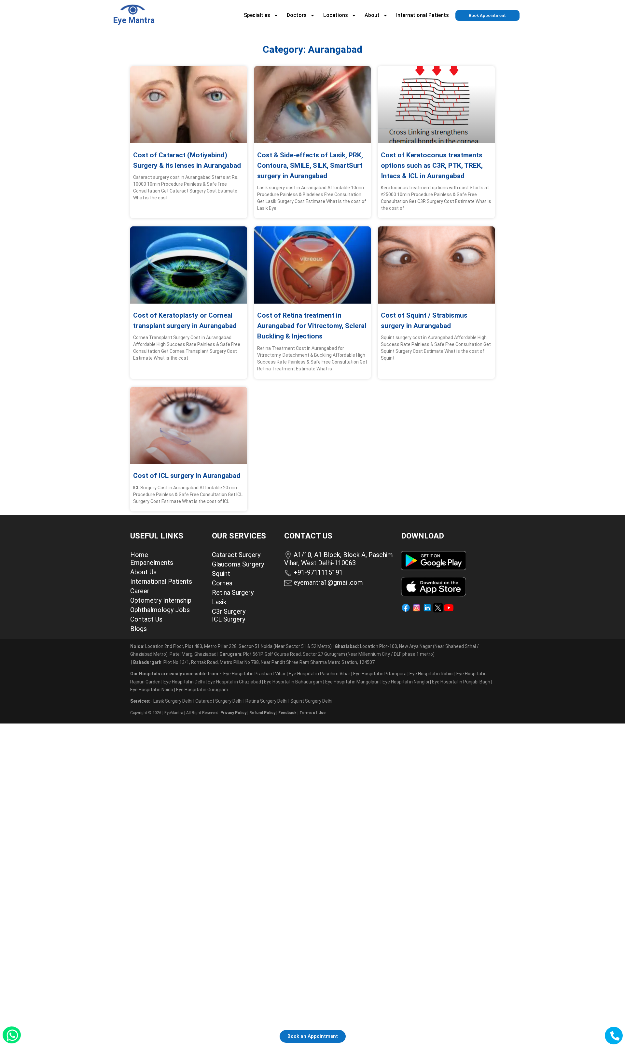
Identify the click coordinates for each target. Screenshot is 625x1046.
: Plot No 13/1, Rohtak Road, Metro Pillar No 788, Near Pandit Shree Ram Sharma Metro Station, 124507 (254, 662)
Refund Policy (262, 712)
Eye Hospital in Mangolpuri (352, 681)
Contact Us (146, 619)
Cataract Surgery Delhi (219, 701)
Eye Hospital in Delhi (184, 681)
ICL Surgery (228, 619)
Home (139, 555)
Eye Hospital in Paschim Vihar (320, 673)
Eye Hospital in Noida (151, 689)
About (372, 15)
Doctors (297, 15)
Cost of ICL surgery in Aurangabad (186, 476)
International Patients (422, 15)
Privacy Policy (233, 712)
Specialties (257, 15)
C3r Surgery (228, 611)
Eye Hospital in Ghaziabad (235, 681)
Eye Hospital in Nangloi (405, 681)
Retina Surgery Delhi (266, 701)
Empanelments (151, 562)
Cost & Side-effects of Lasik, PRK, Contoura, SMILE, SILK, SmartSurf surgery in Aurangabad (310, 165)
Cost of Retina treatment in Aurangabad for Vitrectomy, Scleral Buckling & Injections (311, 325)
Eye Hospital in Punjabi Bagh (461, 681)
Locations (335, 15)
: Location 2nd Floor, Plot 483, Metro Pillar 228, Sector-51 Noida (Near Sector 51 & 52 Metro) (231, 646)
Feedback (287, 712)
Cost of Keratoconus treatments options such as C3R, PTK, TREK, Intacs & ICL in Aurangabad (432, 165)
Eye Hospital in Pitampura (380, 673)
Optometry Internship (160, 600)
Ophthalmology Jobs (160, 610)
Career (139, 591)
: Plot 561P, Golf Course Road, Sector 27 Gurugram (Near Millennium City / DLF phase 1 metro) (327, 654)
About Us (143, 572)
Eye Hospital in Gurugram (202, 689)
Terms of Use (312, 712)
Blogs (138, 629)
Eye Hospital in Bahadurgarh (293, 681)
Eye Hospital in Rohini (431, 673)
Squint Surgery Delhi (311, 701)
